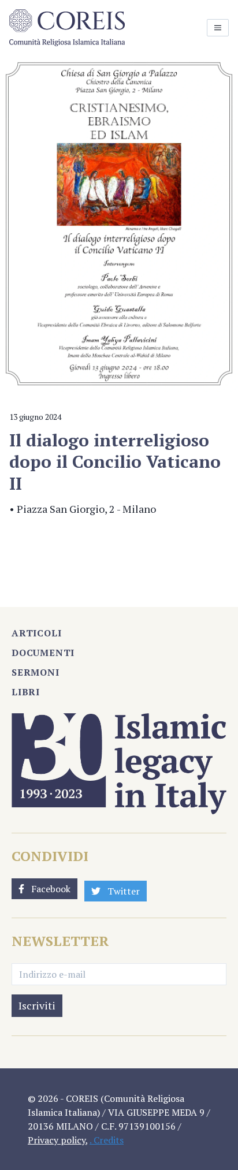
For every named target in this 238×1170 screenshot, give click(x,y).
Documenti (43, 652)
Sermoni (36, 672)
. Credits (107, 1140)
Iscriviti (36, 1005)
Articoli (36, 633)
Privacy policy (56, 1140)
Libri (26, 691)
